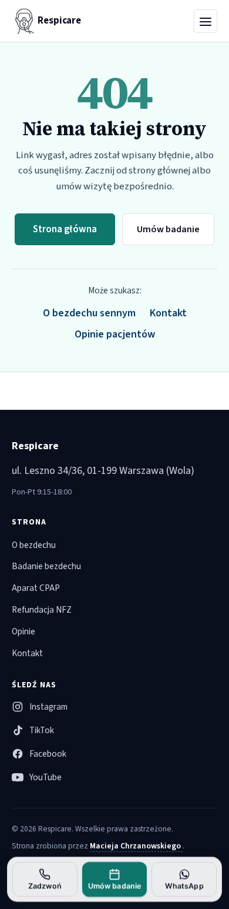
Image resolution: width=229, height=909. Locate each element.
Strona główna (65, 229)
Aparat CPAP (36, 588)
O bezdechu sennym (89, 313)
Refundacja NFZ (42, 609)
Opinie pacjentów (115, 334)
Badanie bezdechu (46, 566)
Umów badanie (168, 229)
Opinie (23, 631)
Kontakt (168, 313)
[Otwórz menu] (205, 21)
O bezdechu (34, 545)
